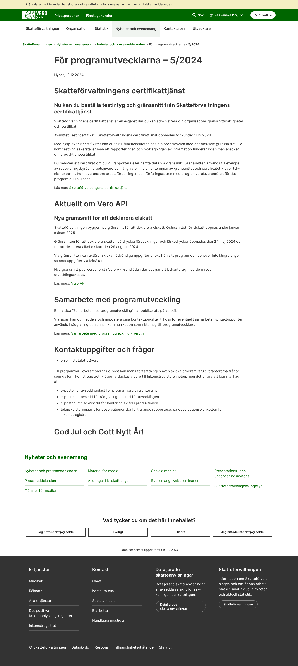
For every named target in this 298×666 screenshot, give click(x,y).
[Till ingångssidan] (34, 14)
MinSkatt (36, 581)
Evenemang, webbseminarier (175, 480)
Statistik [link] (101, 28)
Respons (102, 647)
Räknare (35, 591)
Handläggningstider (108, 620)
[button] (56, 532)
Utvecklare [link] (202, 28)
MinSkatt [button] (262, 15)
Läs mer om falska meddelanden (149, 4)
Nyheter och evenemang (75, 44)
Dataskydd (80, 647)
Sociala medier (163, 471)
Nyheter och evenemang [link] (136, 28)
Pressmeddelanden (40, 480)
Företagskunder (99, 15)
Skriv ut (165, 647)
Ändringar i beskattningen (109, 480)
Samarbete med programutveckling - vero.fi (107, 333)
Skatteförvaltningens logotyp (238, 486)
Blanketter (100, 610)
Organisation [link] (77, 28)
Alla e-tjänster (40, 600)
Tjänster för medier (40, 490)
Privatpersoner (66, 15)
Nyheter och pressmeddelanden (121, 44)
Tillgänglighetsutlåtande (134, 647)
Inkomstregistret (42, 625)
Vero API (78, 283)
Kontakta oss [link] (175, 28)
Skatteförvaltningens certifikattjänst (99, 187)
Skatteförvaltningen (42, 28)
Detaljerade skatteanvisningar (173, 606)
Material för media (103, 471)
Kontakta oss (103, 591)
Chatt (96, 581)
